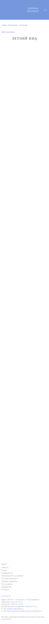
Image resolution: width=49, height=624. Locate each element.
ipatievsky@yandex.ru (15, 609)
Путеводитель (7, 573)
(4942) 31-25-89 (17, 604)
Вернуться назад (8, 32)
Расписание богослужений (12, 576)
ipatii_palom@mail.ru (34, 611)
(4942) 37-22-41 (17, 602)
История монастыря (9, 578)
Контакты (5, 589)
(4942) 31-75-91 (31, 606)
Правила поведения (9, 581)
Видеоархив (6, 587)
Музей (4, 570)
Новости (4, 567)
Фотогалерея (6, 584)
